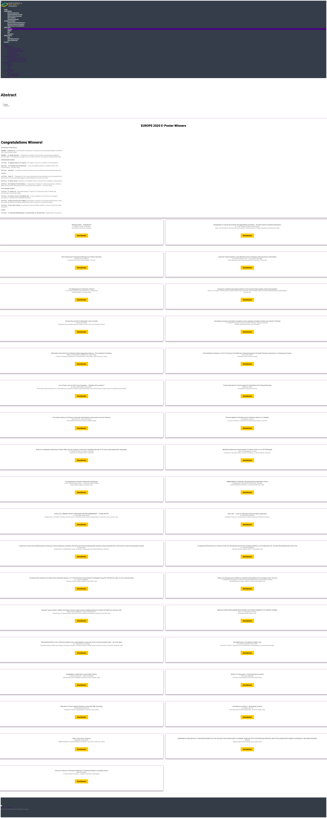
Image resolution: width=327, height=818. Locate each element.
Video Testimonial (12, 40)
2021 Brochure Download (14, 16)
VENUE (9, 30)
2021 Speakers (11, 17)
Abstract (9, 29)
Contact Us (10, 34)
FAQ (8, 32)
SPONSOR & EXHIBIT (9, 21)
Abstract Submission (13, 13)
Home (6, 104)
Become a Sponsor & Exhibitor (15, 24)
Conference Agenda (13, 19)
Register (6, 42)
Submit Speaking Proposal (14, 14)
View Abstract (81, 235)
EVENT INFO (7, 27)
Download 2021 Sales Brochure (16, 22)
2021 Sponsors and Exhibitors (15, 25)
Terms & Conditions (6, 807)
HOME (5, 9)
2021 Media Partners (13, 38)
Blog (8, 37)
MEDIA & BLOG (8, 35)
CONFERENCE (8, 11)
